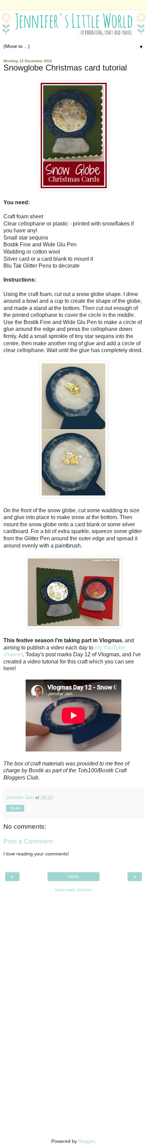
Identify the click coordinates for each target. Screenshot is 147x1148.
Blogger (86, 1141)
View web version (73, 889)
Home (73, 876)
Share (15, 808)
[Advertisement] (73, 939)
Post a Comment (28, 841)
